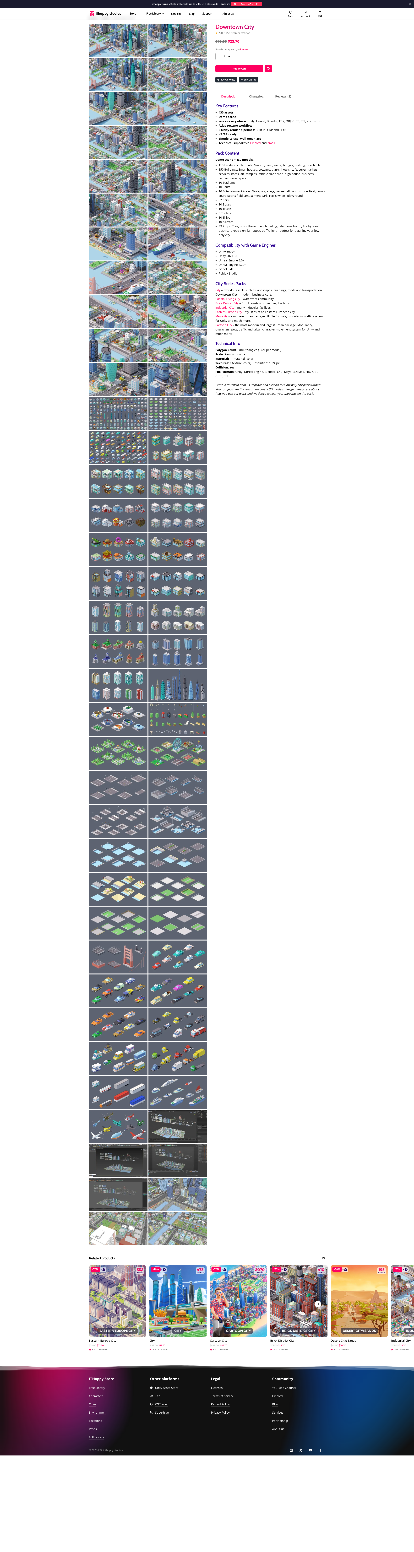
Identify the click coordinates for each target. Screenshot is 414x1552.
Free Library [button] (97, 1388)
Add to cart (239, 68)
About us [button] (278, 1429)
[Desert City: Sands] (359, 1301)
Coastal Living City (227, 299)
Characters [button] (96, 1396)
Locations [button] (95, 1421)
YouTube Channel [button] (284, 1388)
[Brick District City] (298, 1301)
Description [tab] (229, 96)
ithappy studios (114, 1450)
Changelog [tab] (256, 96)
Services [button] (277, 1412)
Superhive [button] (162, 1412)
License (244, 49)
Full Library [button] (96, 1437)
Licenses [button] (217, 1388)
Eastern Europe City (228, 312)
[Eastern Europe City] (117, 1301)
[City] (178, 1301)
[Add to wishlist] (268, 68)
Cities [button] (92, 1404)
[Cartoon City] (238, 1301)
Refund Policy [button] (220, 1404)
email (271, 143)
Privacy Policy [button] (220, 1412)
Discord (255, 143)
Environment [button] (97, 1412)
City (217, 290)
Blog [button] (275, 1404)
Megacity (221, 316)
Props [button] (93, 1429)
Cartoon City (223, 325)
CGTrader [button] (161, 1404)
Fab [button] (157, 1396)
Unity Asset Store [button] (166, 1388)
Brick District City (227, 303)
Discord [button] (277, 1396)
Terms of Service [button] (222, 1396)
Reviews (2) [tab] (283, 96)
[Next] (318, 1304)
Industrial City (224, 307)
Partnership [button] (280, 1421)
